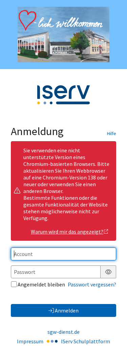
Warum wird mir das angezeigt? (67, 231)
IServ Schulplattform (85, 341)
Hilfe (111, 133)
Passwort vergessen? (92, 284)
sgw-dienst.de (63, 331)
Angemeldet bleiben (41, 284)
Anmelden (67, 310)
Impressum (30, 341)
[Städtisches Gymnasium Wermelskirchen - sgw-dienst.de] (63, 34)
